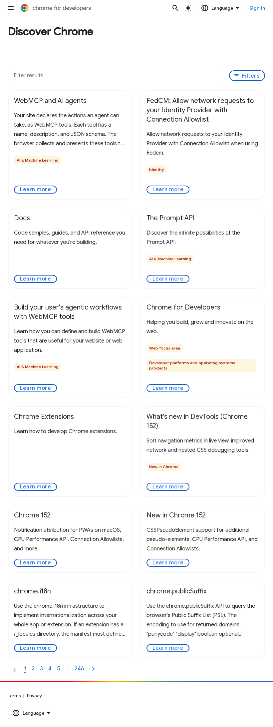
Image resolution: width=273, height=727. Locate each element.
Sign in (257, 8)
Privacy (34, 695)
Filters (246, 76)
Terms (14, 695)
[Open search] (175, 8)
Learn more (35, 189)
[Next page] (93, 669)
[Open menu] (10, 8)
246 (79, 668)
